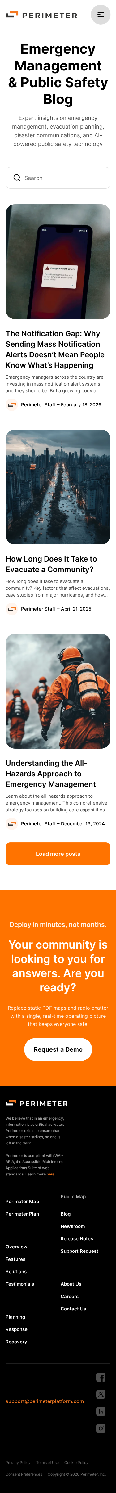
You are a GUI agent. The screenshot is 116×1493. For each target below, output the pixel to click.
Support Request (79, 1251)
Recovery (16, 1342)
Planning (15, 1317)
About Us (71, 1284)
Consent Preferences (24, 1474)
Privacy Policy (18, 1462)
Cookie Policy (76, 1462)
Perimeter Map (22, 1201)
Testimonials (20, 1284)
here (50, 1174)
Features (15, 1259)
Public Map (73, 1196)
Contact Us (73, 1309)
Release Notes (77, 1239)
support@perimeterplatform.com (45, 1401)
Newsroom (73, 1226)
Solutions (16, 1271)
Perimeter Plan (22, 1214)
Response (17, 1329)
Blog (66, 1214)
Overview (17, 1247)
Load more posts (58, 853)
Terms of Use (47, 1462)
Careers (70, 1296)
